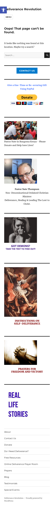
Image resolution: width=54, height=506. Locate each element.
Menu (8, 17)
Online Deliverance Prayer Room (21, 464)
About (7, 432)
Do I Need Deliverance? (16, 451)
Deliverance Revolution (22, 9)
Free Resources (12, 457)
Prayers (8, 470)
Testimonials (10, 483)
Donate (8, 445)
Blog (6, 477)
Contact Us (27, 70)
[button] (3, 10)
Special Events (12, 490)
